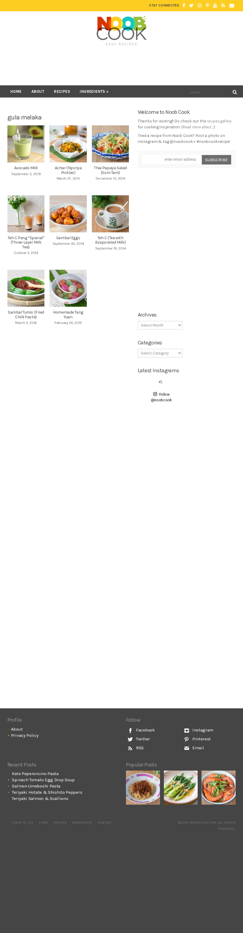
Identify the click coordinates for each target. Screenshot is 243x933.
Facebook (145, 730)
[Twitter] (191, 5)
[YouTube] (215, 5)
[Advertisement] (121, 65)
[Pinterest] (207, 5)
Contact (105, 823)
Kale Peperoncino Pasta (35, 773)
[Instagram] (199, 5)
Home (16, 91)
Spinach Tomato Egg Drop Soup (43, 779)
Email (197, 747)
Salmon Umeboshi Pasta (36, 786)
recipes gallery (219, 121)
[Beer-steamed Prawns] (219, 788)
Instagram (202, 730)
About (37, 91)
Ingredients (92, 91)
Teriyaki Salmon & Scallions (40, 798)
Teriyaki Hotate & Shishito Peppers (47, 792)
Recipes (62, 91)
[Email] (232, 5)
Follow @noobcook (161, 397)
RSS (139, 747)
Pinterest (201, 739)
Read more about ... (198, 127)
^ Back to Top (22, 823)
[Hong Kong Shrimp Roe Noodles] (143, 788)
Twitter (142, 739)
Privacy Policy (25, 735)
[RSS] (223, 5)
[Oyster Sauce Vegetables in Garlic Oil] (181, 788)
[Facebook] (184, 5)
